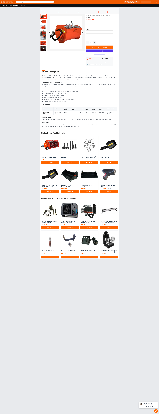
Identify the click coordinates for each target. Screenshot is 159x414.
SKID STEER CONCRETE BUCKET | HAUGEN (108, 186)
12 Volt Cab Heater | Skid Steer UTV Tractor (68, 222)
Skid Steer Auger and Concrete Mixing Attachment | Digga (106, 156)
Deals (10, 5)
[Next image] (82, 32)
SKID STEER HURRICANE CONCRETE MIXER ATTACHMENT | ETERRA (50, 156)
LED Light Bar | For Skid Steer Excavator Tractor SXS (108, 222)
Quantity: (88, 39)
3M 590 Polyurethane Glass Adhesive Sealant (49, 251)
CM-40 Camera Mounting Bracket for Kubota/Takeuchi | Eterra (68, 251)
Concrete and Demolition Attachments (51, 12)
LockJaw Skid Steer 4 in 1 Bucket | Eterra (68, 186)
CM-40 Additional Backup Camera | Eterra (88, 251)
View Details (50, 162)
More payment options (99, 54)
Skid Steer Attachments (103, 12)
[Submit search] (53, 2)
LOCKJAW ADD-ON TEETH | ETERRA (88, 186)
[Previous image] (49, 32)
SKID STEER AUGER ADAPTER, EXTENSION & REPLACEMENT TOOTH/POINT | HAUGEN (88, 156)
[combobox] (34, 2)
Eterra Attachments (63, 12)
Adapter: (88, 29)
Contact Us (23, 5)
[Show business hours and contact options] (138, 2)
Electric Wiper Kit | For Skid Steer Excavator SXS (49, 222)
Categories (5, 5)
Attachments (56, 9)
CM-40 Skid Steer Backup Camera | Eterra (88, 222)
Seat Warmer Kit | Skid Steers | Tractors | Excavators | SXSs (108, 251)
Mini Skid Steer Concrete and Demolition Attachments (88, 12)
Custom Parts (16, 5)
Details (108, 61)
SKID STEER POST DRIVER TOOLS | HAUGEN (69, 156)
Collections (50, 9)
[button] (66, 32)
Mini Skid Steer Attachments (72, 12)
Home (44, 9)
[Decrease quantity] (87, 42)
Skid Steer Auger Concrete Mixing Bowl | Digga (49, 186)
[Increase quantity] (94, 42)
